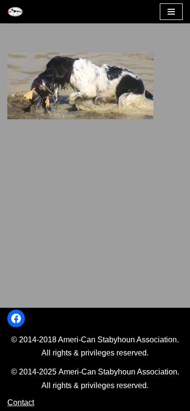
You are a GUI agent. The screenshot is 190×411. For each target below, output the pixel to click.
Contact (20, 402)
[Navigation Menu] (171, 11)
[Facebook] (16, 318)
